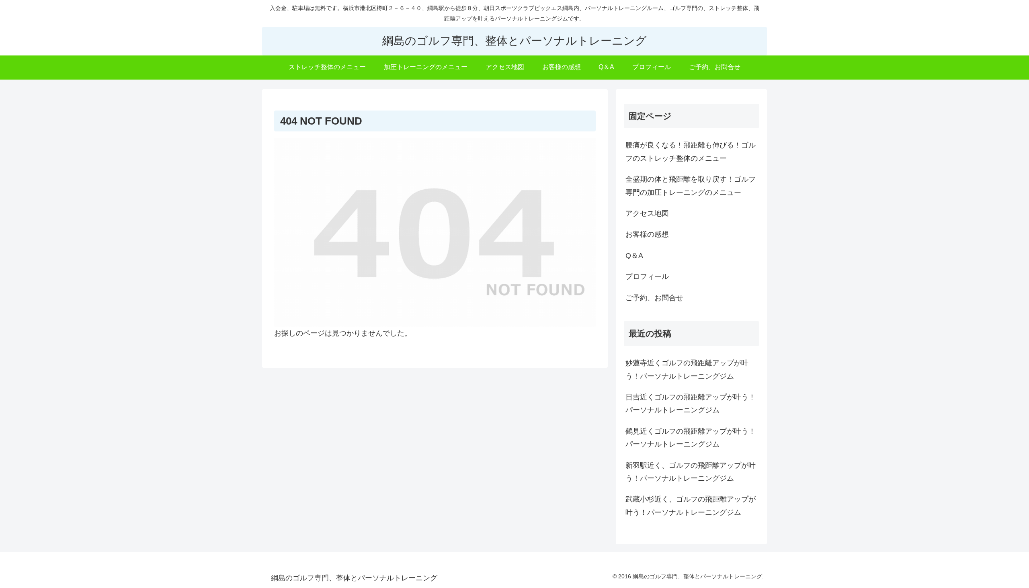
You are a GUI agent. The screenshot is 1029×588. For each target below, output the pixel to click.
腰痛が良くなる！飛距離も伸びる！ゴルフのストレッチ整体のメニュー (690, 151)
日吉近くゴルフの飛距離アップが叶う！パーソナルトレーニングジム (690, 403)
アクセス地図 (647, 213)
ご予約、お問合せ (654, 298)
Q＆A (634, 256)
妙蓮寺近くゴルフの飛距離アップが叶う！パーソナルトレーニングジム (686, 369)
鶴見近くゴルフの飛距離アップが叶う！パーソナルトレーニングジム (690, 437)
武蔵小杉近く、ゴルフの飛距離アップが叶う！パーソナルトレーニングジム (690, 505)
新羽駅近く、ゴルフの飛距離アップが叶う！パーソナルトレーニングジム (690, 471)
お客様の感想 (647, 234)
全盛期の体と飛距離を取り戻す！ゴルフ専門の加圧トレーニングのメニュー (690, 185)
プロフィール (647, 276)
